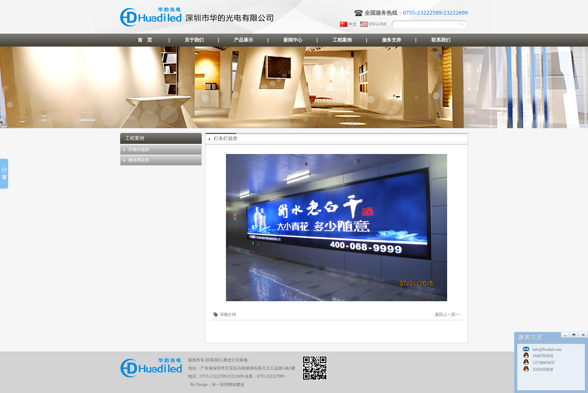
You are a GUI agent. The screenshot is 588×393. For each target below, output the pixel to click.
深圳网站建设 (232, 384)
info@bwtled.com (547, 349)
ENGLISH (378, 24)
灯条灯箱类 (139, 149)
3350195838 (543, 369)
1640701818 (543, 356)
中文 (352, 24)
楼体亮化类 (139, 160)
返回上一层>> (447, 314)
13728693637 (544, 362)
